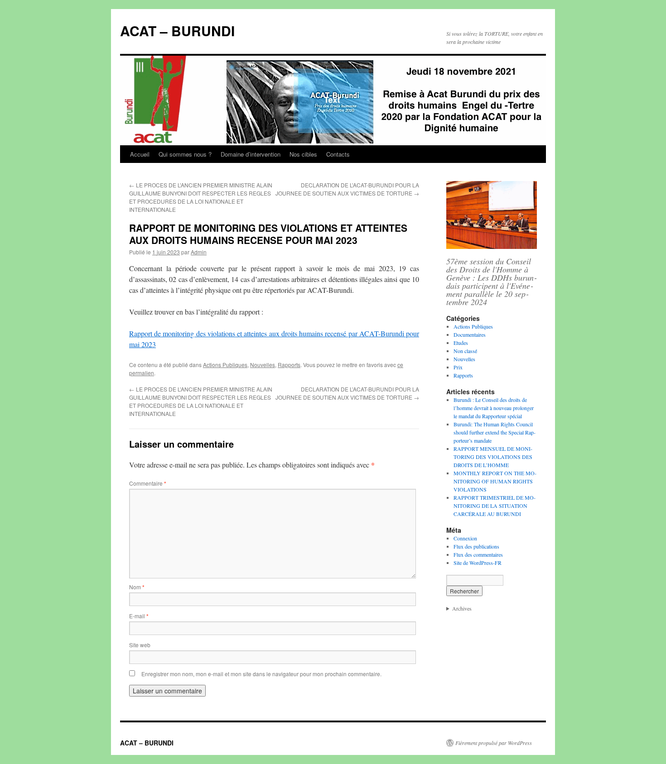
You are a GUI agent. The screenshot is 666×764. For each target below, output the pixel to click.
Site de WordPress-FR (478, 562)
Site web (139, 645)
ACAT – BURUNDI (177, 30)
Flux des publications (476, 546)
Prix (458, 367)
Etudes (461, 342)
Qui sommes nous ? (185, 154)
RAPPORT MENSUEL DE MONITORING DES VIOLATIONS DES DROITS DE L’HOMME (493, 456)
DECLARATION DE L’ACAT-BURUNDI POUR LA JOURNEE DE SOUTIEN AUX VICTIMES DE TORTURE (347, 189)
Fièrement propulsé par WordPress (493, 742)
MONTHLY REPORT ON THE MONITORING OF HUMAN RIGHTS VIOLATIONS (495, 481)
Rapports (289, 364)
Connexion (465, 538)
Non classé (465, 350)
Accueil (140, 154)
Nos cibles (303, 154)
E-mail (139, 616)
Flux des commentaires (478, 554)
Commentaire (147, 483)
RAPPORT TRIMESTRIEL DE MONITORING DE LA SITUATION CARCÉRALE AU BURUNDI (495, 505)
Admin (199, 252)
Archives (462, 608)
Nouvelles (262, 364)
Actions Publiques (225, 364)
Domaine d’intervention (250, 154)
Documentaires (470, 334)
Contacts (338, 154)
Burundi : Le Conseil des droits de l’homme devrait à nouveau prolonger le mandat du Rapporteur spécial (494, 408)
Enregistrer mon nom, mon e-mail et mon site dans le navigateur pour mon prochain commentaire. (261, 674)
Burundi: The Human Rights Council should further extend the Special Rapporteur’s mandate (495, 432)
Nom (137, 587)
